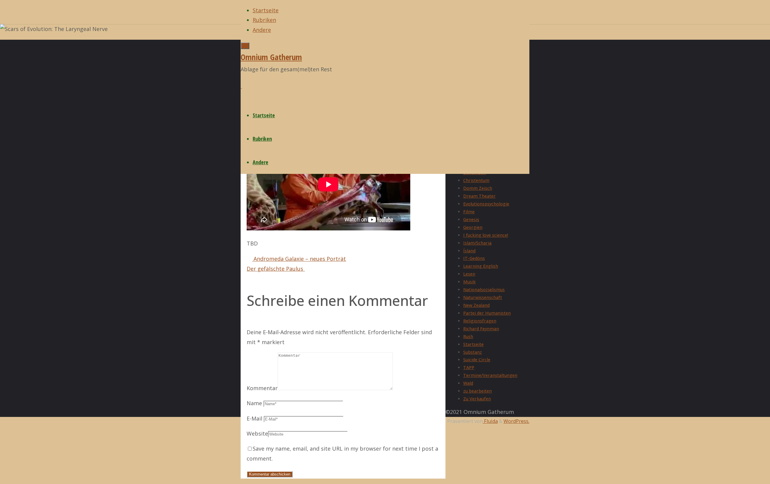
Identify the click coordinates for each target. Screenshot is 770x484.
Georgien (472, 227)
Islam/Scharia (477, 243)
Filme (469, 211)
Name (254, 403)
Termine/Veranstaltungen (490, 375)
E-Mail (254, 418)
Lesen (469, 274)
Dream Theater (479, 196)
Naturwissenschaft (482, 297)
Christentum (476, 180)
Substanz (472, 352)
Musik (469, 282)
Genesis (471, 219)
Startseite (473, 344)
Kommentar (262, 388)
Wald (468, 383)
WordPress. (516, 421)
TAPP (468, 367)
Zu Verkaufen (477, 399)
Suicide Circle (476, 359)
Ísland (469, 251)
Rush (468, 336)
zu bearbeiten (477, 391)
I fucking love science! (485, 235)
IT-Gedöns (474, 258)
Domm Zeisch (477, 188)
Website (257, 433)
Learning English (480, 266)
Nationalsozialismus (484, 289)
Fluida (490, 421)
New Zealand (476, 305)
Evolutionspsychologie (486, 204)
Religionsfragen (479, 321)
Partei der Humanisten (487, 313)
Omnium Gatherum (271, 57)
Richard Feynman (481, 328)
